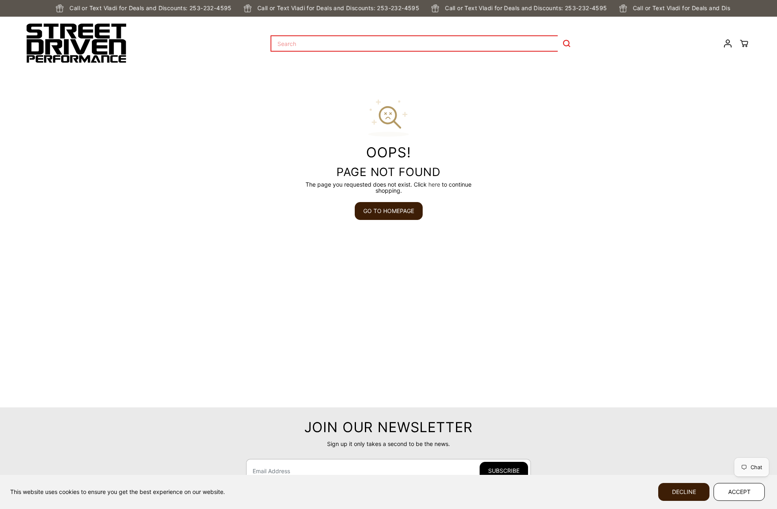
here (434, 184)
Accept (739, 491)
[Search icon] (567, 43)
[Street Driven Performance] (76, 43)
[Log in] (727, 43)
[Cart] (744, 43)
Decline (684, 491)
